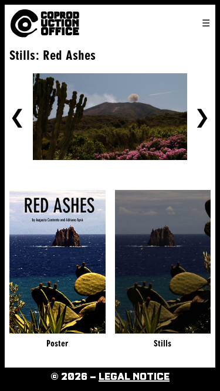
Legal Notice (134, 377)
